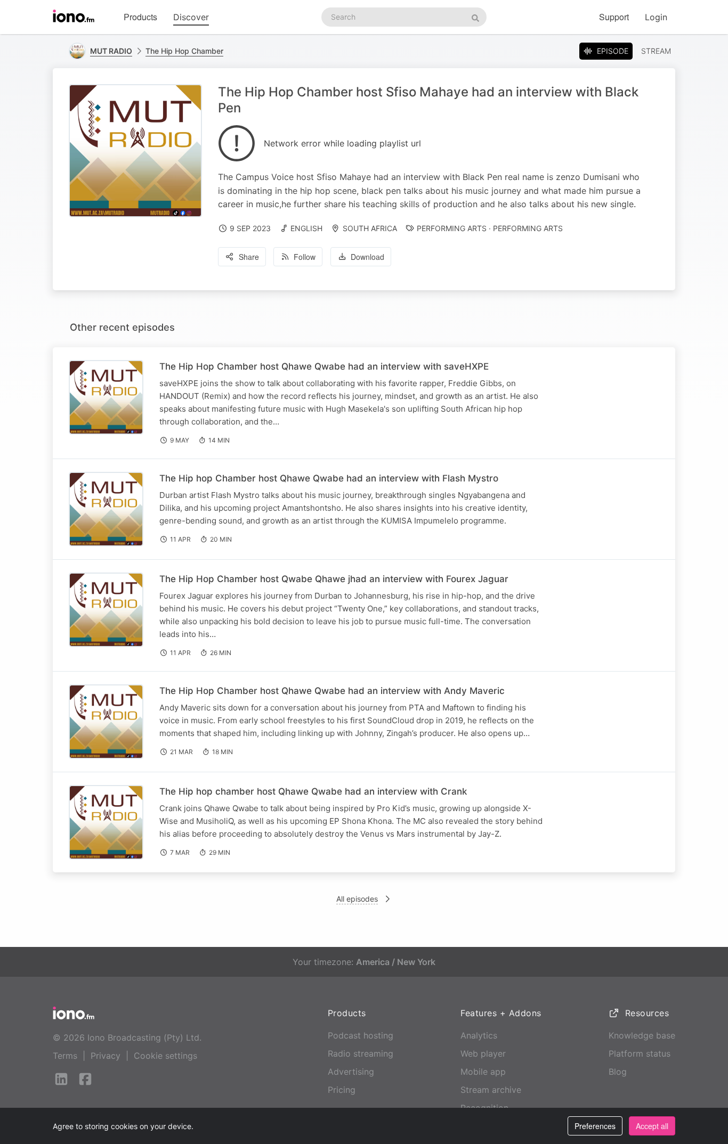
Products (140, 17)
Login (656, 17)
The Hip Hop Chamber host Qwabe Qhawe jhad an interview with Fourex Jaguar (333, 579)
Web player (483, 1053)
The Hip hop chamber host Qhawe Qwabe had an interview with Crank (313, 791)
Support (614, 17)
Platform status (639, 1053)
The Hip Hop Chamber (184, 50)
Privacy (105, 1055)
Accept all (652, 1126)
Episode (612, 50)
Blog (618, 1071)
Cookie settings (165, 1055)
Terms (65, 1055)
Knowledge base (642, 1035)
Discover (191, 17)
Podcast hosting (360, 1035)
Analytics (478, 1035)
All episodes (357, 898)
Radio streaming (360, 1053)
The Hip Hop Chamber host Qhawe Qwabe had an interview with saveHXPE (324, 366)
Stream (656, 50)
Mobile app (483, 1071)
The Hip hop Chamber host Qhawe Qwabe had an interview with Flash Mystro (328, 478)
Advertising (351, 1071)
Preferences (595, 1126)
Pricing (341, 1089)
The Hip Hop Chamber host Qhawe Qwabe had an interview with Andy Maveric (332, 690)
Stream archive (490, 1089)
